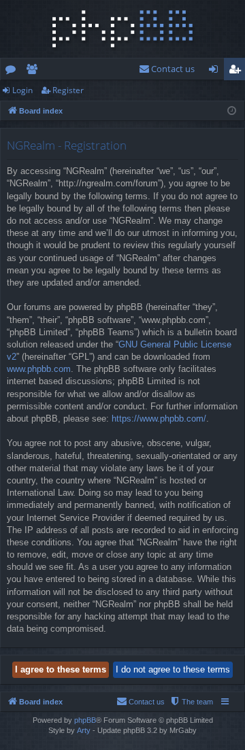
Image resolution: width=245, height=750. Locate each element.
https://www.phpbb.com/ (159, 418)
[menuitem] (167, 69)
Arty (84, 730)
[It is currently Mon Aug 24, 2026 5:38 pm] (231, 111)
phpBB (85, 720)
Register (68, 90)
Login (22, 90)
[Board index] (122, 29)
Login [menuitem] (216, 71)
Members (34, 71)
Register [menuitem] (237, 71)
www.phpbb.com (39, 369)
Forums (13, 71)
